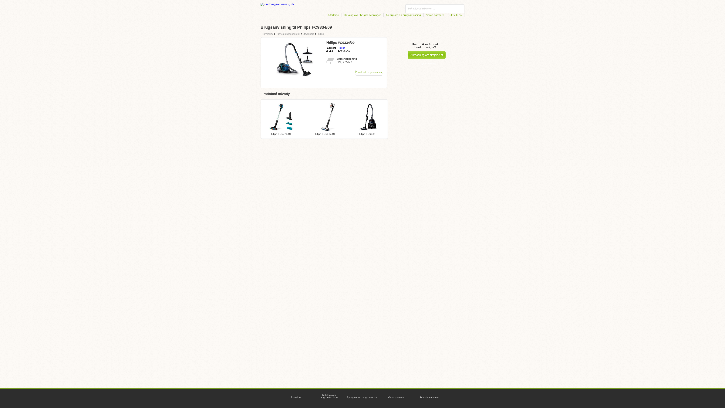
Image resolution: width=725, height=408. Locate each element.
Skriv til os (456, 14)
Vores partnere (435, 14)
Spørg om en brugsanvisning (403, 14)
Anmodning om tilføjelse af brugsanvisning (426, 56)
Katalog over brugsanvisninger (362, 14)
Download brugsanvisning (369, 72)
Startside (333, 14)
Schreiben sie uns (429, 397)
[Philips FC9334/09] (295, 77)
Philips (341, 47)
